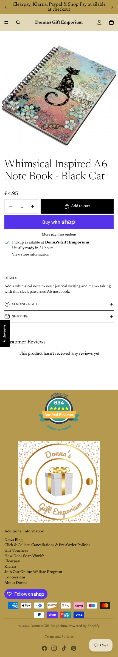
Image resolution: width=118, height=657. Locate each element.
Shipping (19, 316)
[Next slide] (112, 7)
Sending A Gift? (25, 304)
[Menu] (6, 22)
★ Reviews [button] (5, 333)
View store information (30, 254)
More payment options (59, 234)
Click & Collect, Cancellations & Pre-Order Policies (47, 545)
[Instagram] (54, 648)
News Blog (13, 540)
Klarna (10, 567)
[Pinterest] (73, 648)
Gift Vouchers (16, 551)
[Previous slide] (6, 7)
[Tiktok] (64, 648)
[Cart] (111, 22)
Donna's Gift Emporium (48, 626)
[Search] (18, 22)
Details (10, 278)
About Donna (15, 583)
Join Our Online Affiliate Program (33, 572)
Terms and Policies (59, 636)
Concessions (15, 577)
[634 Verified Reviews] (59, 434)
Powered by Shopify (84, 626)
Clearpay (12, 561)
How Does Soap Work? (24, 556)
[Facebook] (44, 648)
